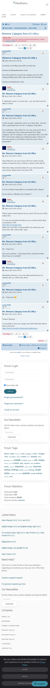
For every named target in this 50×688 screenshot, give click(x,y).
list (36, 460)
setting (7, 470)
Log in (10, 391)
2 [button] (27, 48)
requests (19, 466)
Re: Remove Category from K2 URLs (19, 94)
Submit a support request (12, 578)
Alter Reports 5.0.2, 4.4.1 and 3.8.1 (16, 520)
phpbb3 (27, 463)
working (6, 476)
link (33, 460)
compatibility (12, 456)
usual (33, 473)
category (28, 454)
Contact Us (7, 648)
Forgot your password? (13, 397)
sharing (31, 470)
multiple (15, 463)
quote (6, 467)
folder (39, 456)
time (20, 473)
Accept (25, 669)
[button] (47, 4)
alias (12, 454)
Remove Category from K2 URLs (20, 33)
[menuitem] (7, 24)
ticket (16, 473)
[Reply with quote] (43, 53)
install (17, 460)
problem (37, 463)
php (21, 463)
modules (6, 463)
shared (26, 470)
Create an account (11, 410)
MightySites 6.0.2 (9, 542)
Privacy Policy (8, 630)
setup (21, 470)
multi (10, 463)
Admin (9, 87)
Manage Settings (25, 683)
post (31, 463)
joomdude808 (6, 51)
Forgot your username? (13, 404)
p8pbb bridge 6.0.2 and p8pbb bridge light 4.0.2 (21, 526)
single (38, 469)
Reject (25, 676)
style (6, 473)
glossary (6, 460)
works (11, 476)
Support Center (10, 41)
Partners (6, 621)
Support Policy (8, 635)
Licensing (6, 644)
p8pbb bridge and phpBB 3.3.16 (15, 548)
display (34, 456)
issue (29, 460)
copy (18, 457)
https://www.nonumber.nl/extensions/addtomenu (20, 328)
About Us (6, 616)
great (11, 460)
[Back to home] (25, 4)
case (23, 454)
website (39, 473)
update (26, 473)
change (41, 454)
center (34, 454)
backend (17, 454)
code (6, 457)
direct (28, 456)
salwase (21, 500)
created (23, 457)
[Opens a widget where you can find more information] (40, 684)
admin (6, 454)
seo (30, 467)
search (26, 466)
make (41, 460)
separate (37, 466)
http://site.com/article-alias (12, 225)
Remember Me (12, 385)
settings (14, 470)
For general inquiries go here (14, 584)
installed (24, 460)
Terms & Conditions (10, 625)
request (12, 466)
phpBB (18, 352)
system (12, 473)
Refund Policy (8, 639)
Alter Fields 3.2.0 (9, 554)
